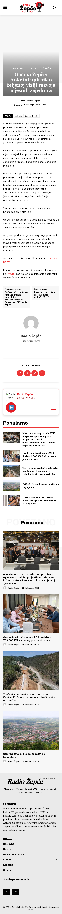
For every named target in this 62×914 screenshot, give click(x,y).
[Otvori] (11, 407)
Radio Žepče (33, 100)
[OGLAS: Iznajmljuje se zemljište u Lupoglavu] (11, 486)
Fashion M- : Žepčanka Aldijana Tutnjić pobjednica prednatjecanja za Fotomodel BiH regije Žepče (16, 298)
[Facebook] (20, 373)
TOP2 (34, 68)
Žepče (47, 68)
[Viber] (42, 373)
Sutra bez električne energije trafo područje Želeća (44, 295)
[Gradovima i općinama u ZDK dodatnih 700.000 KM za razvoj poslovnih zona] (11, 456)
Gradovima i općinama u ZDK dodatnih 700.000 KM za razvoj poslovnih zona (39, 456)
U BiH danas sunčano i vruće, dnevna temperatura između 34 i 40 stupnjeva (39, 500)
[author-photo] (5, 588)
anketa (18, 116)
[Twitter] (27, 373)
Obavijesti (18, 68)
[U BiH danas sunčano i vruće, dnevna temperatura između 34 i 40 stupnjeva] (11, 500)
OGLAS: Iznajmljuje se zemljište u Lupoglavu (24, 755)
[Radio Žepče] (31, 323)
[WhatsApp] (34, 373)
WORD (11, 273)
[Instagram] (15, 892)
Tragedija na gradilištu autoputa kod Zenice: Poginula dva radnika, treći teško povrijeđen (40, 471)
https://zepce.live (31, 341)
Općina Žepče (31, 116)
